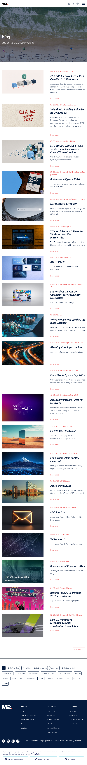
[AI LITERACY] (23, 267)
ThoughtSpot (32, 678)
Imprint (78, 741)
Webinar (50, 678)
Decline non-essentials (15, 759)
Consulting (26, 668)
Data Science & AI (68, 668)
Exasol (13, 678)
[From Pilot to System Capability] (23, 379)
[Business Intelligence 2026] (23, 182)
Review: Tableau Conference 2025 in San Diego (65, 594)
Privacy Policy (35, 754)
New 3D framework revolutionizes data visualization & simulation (64, 623)
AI (74, 678)
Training (60, 678)
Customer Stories (65, 673)
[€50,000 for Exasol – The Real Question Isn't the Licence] (23, 85)
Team (23, 711)
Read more (54, 99)
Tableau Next (57, 539)
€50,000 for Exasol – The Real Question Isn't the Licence (67, 77)
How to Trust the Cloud (63, 430)
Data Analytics (13, 668)
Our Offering (51, 706)
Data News (73, 706)
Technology (54, 668)
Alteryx (5, 678)
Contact (24, 728)
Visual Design (8, 673)
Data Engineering (40, 668)
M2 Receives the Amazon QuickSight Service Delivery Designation (65, 294)
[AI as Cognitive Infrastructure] (23, 353)
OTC (42, 678)
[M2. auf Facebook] (3, 741)
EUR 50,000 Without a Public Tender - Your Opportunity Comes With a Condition (66, 149)
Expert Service (52, 732)
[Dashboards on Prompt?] (23, 210)
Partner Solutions (53, 720)
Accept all (71, 759)
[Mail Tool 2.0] (23, 518)
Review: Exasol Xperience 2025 (67, 566)
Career (23, 724)
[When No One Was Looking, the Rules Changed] (23, 326)
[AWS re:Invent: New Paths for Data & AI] (23, 407)
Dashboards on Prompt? (63, 203)
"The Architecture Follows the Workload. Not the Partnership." (66, 234)
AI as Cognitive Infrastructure (66, 347)
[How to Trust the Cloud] (23, 436)
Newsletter (73, 715)
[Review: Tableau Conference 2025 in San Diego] (23, 598)
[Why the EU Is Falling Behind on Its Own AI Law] (23, 120)
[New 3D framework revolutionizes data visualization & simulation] (23, 625)
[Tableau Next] (23, 545)
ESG (68, 678)
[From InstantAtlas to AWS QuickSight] (23, 464)
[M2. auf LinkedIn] (13, 741)
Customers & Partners (29, 715)
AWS (21, 678)
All (4, 668)
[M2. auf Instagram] (18, 741)
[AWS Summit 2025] (23, 491)
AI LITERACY (57, 262)
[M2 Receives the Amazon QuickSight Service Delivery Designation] (23, 296)
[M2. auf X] (8, 741)
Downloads (73, 724)
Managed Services (48, 673)
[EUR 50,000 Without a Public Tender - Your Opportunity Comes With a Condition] (23, 153)
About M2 (24, 706)
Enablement (20, 673)
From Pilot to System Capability (67, 375)
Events (5, 684)
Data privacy (69, 741)
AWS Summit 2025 (61, 485)
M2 (80, 678)
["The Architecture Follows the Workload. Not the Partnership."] (23, 239)
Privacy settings (43, 759)
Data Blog (72, 711)
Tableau (78, 673)
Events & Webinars (76, 720)
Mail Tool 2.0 (57, 512)
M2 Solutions (33, 673)
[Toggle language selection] (77, 4)
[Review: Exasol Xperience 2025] (23, 571)
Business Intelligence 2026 (65, 179)
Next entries (79, 649)
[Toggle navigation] (83, 4)
